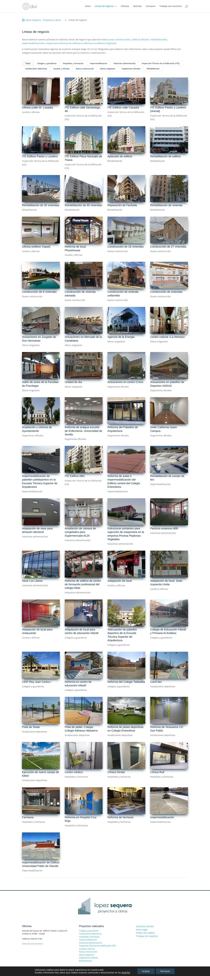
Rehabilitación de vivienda (166, 205)
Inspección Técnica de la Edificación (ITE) (161, 63)
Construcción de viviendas (166, 291)
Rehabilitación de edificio (165, 156)
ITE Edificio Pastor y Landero (40, 156)
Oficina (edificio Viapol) (36, 246)
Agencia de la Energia (121, 336)
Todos (28, 63)
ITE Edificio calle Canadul (123, 107)
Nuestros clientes (145, 926)
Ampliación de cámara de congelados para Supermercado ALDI (80, 532)
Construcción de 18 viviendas (125, 246)
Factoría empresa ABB (164, 528)
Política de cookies (145, 932)
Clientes (125, 6)
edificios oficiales (140, 39)
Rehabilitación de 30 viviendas (40, 205)
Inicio (88, 6)
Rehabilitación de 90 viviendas (83, 205)
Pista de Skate (31, 727)
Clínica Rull (157, 772)
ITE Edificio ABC (75, 476)
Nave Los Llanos (32, 580)
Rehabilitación (153, 68)
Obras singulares (107, 68)
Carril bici (156, 681)
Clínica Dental (116, 772)
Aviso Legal (141, 929)
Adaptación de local (119, 580)
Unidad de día (73, 382)
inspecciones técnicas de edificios (63, 43)
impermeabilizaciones (33, 43)
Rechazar (165, 971)
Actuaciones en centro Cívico (125, 382)
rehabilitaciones (159, 39)
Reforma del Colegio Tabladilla (126, 681)
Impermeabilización (162, 817)
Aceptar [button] (146, 971)
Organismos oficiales (131, 68)
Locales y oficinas (61, 68)
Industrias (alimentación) (124, 63)
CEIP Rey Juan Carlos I (36, 681)
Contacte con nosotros (32, 943)
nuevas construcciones (119, 39)
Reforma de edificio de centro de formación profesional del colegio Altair (83, 584)
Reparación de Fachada (122, 205)
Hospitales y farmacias (73, 63)
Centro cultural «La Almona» (167, 336)
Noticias (137, 6)
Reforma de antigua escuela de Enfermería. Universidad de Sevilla (83, 431)
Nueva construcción (85, 68)
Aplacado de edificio (119, 156)
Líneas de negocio (104, 6)
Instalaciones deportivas (36, 68)
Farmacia (28, 817)
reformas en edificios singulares (99, 43)
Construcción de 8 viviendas (39, 291)
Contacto (150, 6)
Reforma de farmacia (120, 817)
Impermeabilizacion (98, 63)
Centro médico (74, 772)
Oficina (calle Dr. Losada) (37, 107)
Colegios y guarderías (47, 63)
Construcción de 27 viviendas (168, 246)
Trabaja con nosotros (170, 6)
